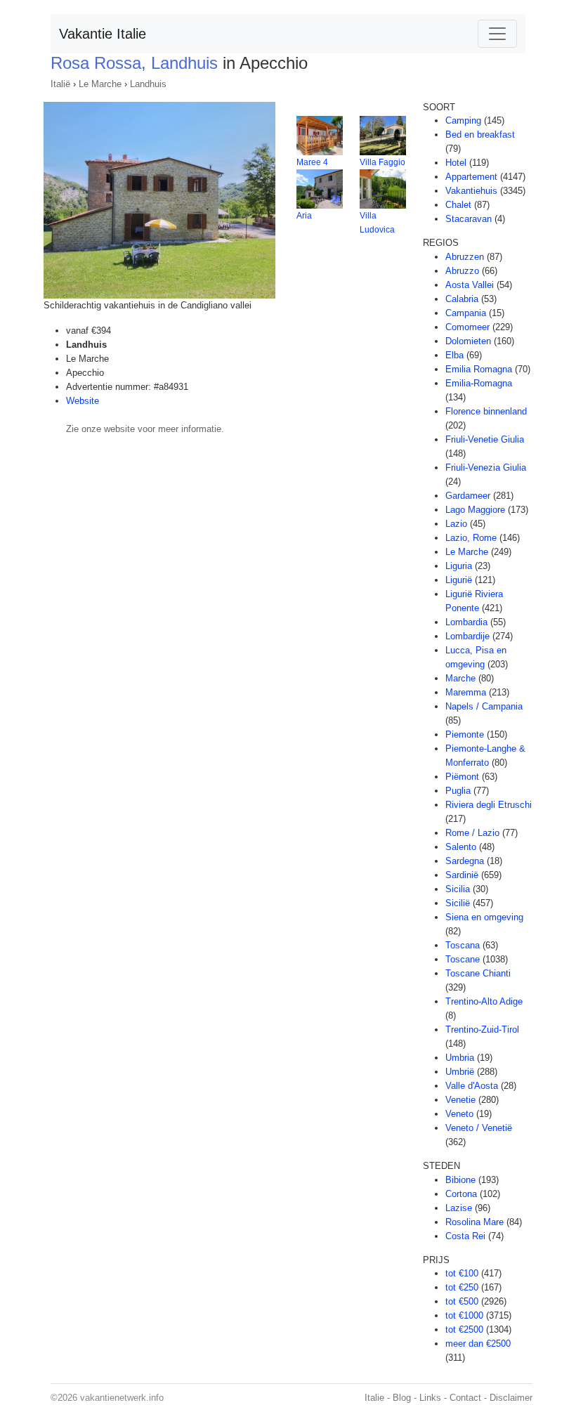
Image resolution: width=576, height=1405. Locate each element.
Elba (454, 355)
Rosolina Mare (474, 1222)
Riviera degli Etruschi (488, 804)
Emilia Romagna (478, 369)
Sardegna (464, 861)
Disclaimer (511, 1397)
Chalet (458, 205)
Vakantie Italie (102, 33)
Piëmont (462, 776)
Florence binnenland (486, 411)
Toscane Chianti (478, 973)
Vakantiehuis (471, 190)
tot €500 (461, 1301)
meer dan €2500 (478, 1343)
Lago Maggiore (475, 509)
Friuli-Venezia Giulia (485, 467)
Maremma (465, 692)
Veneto (459, 1114)
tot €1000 (464, 1315)
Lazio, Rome (471, 537)
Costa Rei (465, 1236)
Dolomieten (468, 341)
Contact (465, 1397)
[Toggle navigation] (497, 34)
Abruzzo (462, 271)
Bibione (460, 1180)
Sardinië (461, 875)
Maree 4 (312, 162)
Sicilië (457, 903)
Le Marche (100, 84)
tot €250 (461, 1287)
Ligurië (458, 580)
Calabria (461, 299)
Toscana (462, 945)
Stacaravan (468, 219)
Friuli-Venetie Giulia (484, 439)
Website (82, 401)
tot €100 (461, 1273)
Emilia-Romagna (478, 383)
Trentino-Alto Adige (484, 1001)
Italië (60, 84)
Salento (460, 847)
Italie (374, 1397)
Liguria (458, 566)
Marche (460, 678)
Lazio (456, 523)
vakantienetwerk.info (122, 1397)
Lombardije (467, 636)
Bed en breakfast (480, 134)
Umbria (459, 1057)
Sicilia (457, 889)
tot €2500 (464, 1329)
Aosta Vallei (469, 285)
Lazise (458, 1208)
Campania (465, 313)
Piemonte (464, 734)
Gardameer (467, 495)
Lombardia (466, 622)
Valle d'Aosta (471, 1085)
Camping (463, 120)
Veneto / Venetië (478, 1128)
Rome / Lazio (472, 833)
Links (430, 1397)
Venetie (460, 1099)
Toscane (462, 959)
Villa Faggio (382, 162)
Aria (304, 216)
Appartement (471, 176)
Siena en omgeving (484, 917)
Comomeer (467, 327)
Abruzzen (464, 256)
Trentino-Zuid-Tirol (482, 1029)
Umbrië (459, 1071)
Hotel (455, 162)
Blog (402, 1397)
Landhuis (148, 84)
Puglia (458, 790)
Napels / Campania (484, 706)
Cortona (461, 1194)
